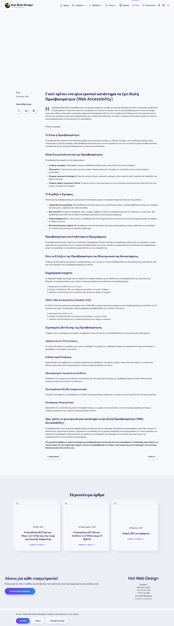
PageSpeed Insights (74, 287)
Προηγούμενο (54, 456)
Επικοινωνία (150, 5)
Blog (137, 5)
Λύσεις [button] (111, 5)
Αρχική (66, 5)
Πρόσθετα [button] (96, 5)
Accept (23, 621)
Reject (38, 621)
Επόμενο (151, 456)
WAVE (70, 313)
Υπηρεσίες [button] (79, 5)
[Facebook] (19, 111)
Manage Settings (57, 621)
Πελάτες (126, 5)
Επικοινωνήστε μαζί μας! (20, 591)
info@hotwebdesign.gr (143, 599)
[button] (168, 5)
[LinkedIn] (26, 111)
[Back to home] (19, 5)
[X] (34, 111)
